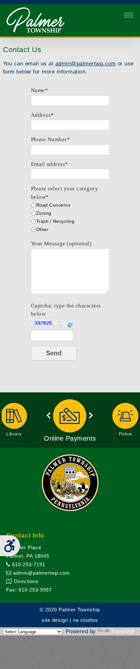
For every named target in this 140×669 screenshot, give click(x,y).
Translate (123, 631)
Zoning (43, 213)
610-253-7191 (27, 564)
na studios (85, 620)
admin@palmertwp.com (85, 64)
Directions (25, 581)
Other (42, 229)
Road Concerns (53, 205)
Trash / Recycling (55, 221)
